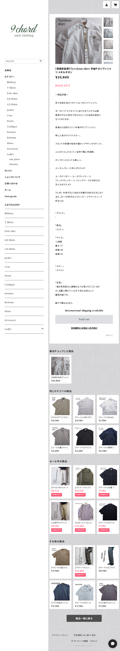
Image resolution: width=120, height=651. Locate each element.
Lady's (10, 154)
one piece (14, 159)
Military (11, 82)
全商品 (8, 70)
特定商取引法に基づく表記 (85, 635)
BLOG (8, 170)
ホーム (8, 190)
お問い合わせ (11, 183)
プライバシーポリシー (60, 635)
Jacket (10, 110)
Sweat (10, 121)
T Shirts (11, 88)
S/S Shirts (12, 99)
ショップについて (12, 177)
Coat (9, 115)
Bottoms (11, 137)
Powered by (81, 646)
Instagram (11, 196)
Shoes (10, 143)
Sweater (11, 132)
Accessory (12, 149)
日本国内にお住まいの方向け (84, 328)
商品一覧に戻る (84, 618)
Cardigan (12, 126)
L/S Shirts (12, 104)
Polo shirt (12, 93)
